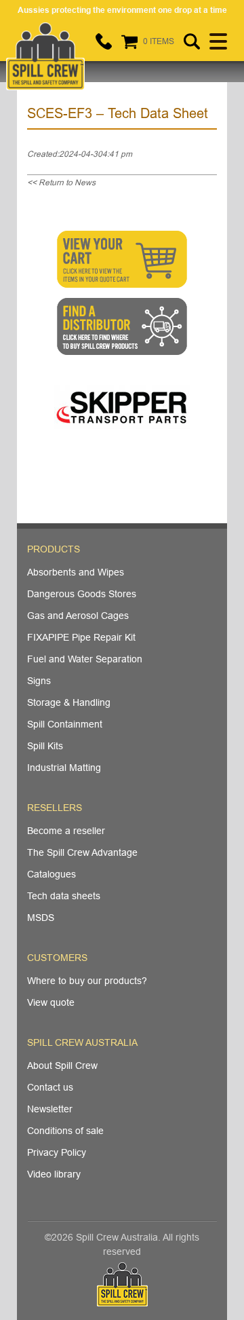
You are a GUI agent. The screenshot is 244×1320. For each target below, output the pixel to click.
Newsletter (50, 1109)
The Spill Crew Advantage (82, 852)
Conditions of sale (65, 1130)
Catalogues (51, 874)
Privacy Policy (56, 1152)
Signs (39, 680)
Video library (54, 1174)
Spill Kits (45, 745)
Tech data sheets (63, 895)
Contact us (50, 1087)
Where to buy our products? (87, 980)
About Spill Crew (62, 1065)
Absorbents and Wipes (75, 572)
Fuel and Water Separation (84, 659)
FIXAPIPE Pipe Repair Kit (81, 637)
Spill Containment (64, 724)
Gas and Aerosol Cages (78, 615)
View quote (51, 1002)
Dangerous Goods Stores (81, 593)
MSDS (40, 917)
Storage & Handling (68, 702)
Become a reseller (66, 830)
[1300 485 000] (104, 41)
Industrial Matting (64, 767)
